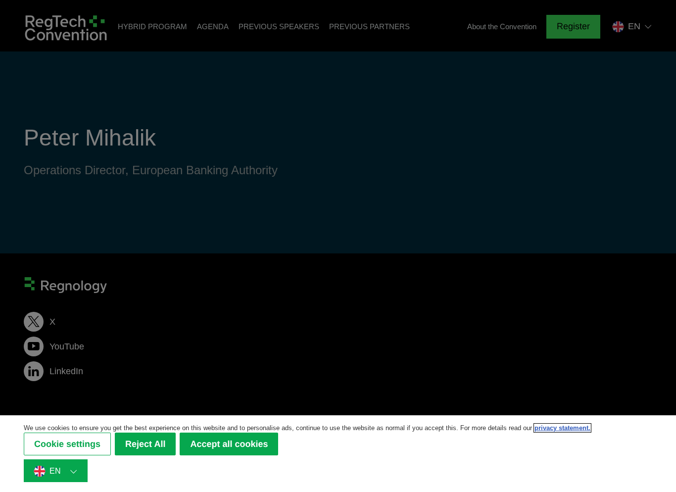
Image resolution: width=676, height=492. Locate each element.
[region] (338, 453)
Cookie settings (67, 444)
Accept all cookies (229, 444)
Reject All (145, 444)
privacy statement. (562, 428)
